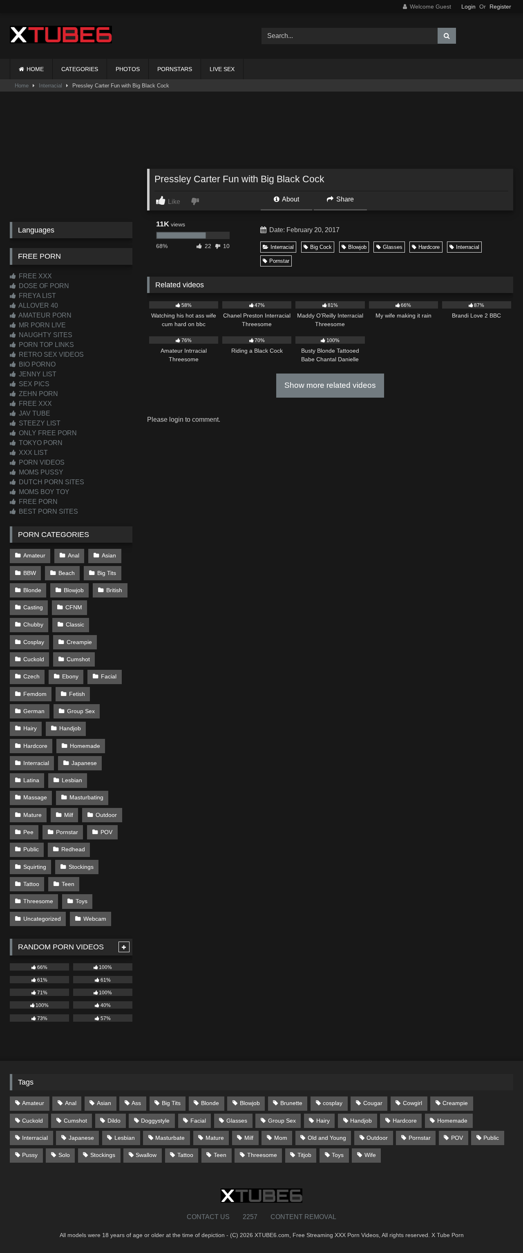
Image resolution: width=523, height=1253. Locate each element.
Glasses (392, 247)
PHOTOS (128, 69)
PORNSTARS (174, 69)
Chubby (33, 624)
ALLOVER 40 (37, 305)
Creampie (79, 642)
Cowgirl (412, 1103)
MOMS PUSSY (40, 472)
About (290, 199)
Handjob (70, 728)
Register (500, 6)
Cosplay (33, 642)
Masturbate (170, 1137)
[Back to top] (498, 1229)
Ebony (70, 676)
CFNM (73, 607)
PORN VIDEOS (41, 462)
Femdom (35, 694)
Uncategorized (42, 918)
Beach (66, 573)
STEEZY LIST (38, 423)
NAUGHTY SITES (44, 334)
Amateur (34, 555)
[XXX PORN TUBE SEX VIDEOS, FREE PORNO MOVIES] (61, 36)
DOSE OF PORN (43, 285)
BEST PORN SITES (47, 511)
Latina (31, 780)
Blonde (32, 590)
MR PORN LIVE (41, 325)
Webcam (94, 918)
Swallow (146, 1155)
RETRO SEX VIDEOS (50, 354)
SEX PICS (33, 383)
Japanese (84, 763)
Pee (28, 832)
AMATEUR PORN (44, 315)
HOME (35, 69)
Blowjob (357, 247)
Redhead (73, 849)
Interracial (50, 86)
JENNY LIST (36, 374)
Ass (136, 1103)
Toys (81, 901)
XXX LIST (32, 452)
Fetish (77, 694)
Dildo (114, 1120)
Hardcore (429, 247)
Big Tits (106, 573)
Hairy (30, 728)
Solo (64, 1155)
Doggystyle (155, 1120)
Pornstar (279, 261)
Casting (33, 607)
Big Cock (321, 247)
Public (31, 849)
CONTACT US (208, 1216)
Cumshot (78, 659)
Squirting (34, 867)
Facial (108, 676)
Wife (370, 1155)
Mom (280, 1137)
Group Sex (81, 711)
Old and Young (327, 1137)
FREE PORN (37, 501)
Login (468, 6)
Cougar (372, 1103)
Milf (68, 815)
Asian (109, 555)
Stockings (81, 867)
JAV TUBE (33, 413)
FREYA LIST (36, 295)
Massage (35, 797)
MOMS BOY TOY (43, 491)
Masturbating (86, 797)
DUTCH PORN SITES (50, 482)
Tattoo (31, 884)
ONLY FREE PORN (47, 433)
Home (22, 86)
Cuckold (33, 659)
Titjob (304, 1155)
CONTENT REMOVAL (303, 1216)
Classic (75, 624)
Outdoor (106, 815)
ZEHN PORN (37, 393)
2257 (250, 1216)
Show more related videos (330, 385)
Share (344, 199)
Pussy (30, 1155)
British (114, 590)
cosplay (332, 1103)
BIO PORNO (36, 364)
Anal (73, 555)
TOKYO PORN (40, 442)
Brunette (291, 1103)
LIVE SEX (222, 69)
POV (106, 832)
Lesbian (72, 780)
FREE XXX (34, 276)
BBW (29, 573)
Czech (31, 676)
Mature (32, 815)
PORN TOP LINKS (45, 344)
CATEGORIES (79, 69)
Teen (68, 884)
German (34, 711)
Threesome (38, 901)
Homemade (85, 746)
